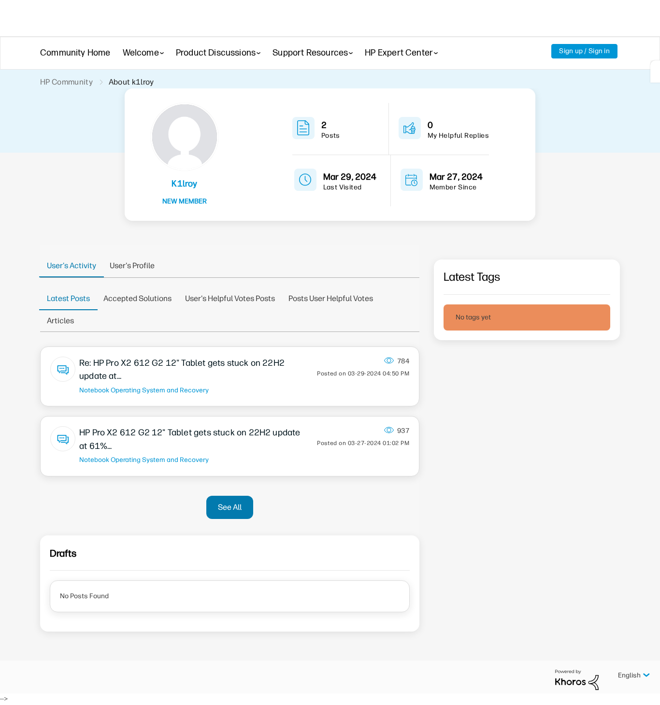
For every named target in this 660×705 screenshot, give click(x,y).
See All (230, 507)
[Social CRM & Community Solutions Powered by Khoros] (577, 679)
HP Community (66, 81)
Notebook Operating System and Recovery (144, 390)
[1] (655, 71)
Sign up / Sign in (584, 51)
